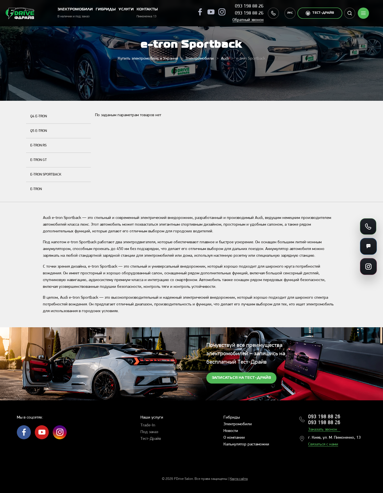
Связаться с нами (323, 444)
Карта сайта (239, 479)
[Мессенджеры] (368, 246)
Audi (225, 59)
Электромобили (199, 59)
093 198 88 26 (249, 6)
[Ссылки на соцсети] (368, 266)
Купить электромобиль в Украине (148, 59)
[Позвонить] (368, 226)
